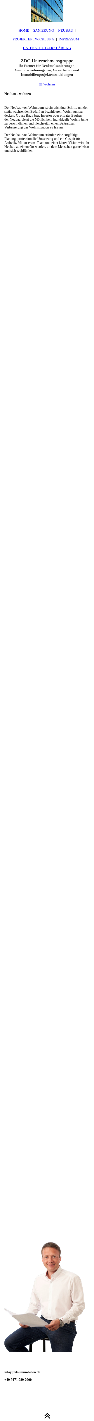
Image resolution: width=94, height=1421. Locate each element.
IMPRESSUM (69, 39)
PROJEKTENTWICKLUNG (33, 39)
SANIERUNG (43, 30)
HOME (24, 30)
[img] (47, 11)
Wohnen (48, 84)
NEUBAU (65, 30)
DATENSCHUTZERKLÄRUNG (47, 48)
